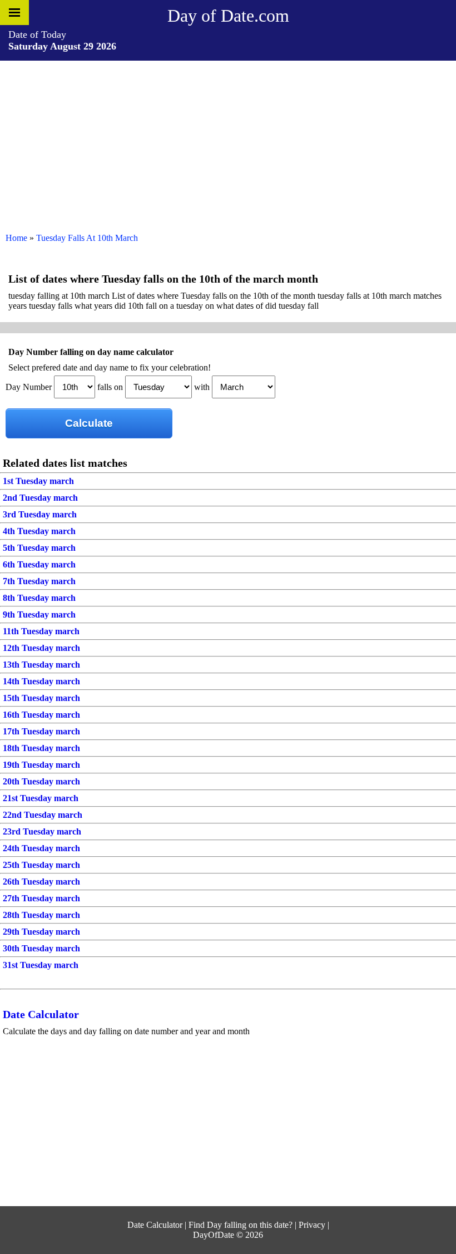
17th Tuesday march (41, 731)
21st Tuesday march (40, 798)
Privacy (312, 1225)
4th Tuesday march (39, 531)
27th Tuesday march (41, 898)
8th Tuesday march (39, 598)
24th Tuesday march (41, 848)
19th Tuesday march (41, 764)
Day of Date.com (228, 16)
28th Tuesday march (41, 915)
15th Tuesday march (41, 698)
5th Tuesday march (39, 547)
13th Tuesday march (41, 664)
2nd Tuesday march (40, 497)
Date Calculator (41, 1014)
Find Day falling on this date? (241, 1225)
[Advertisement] (228, 144)
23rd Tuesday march (42, 831)
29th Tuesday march (41, 931)
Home (16, 238)
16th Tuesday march (41, 714)
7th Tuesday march (39, 581)
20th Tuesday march (41, 781)
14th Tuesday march (41, 681)
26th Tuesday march (41, 881)
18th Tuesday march (41, 748)
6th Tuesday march (39, 564)
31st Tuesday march (40, 965)
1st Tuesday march (38, 481)
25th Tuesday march (41, 865)
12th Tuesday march (41, 648)
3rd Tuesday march (40, 514)
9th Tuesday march (39, 614)
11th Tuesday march (41, 631)
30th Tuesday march (41, 948)
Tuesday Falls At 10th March (87, 238)
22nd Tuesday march (42, 814)
